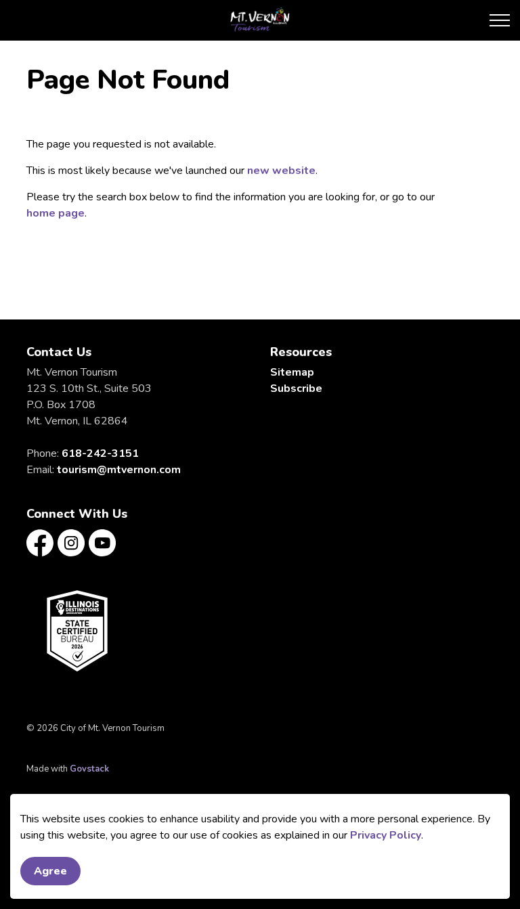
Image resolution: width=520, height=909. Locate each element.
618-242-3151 (100, 453)
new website (281, 170)
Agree (50, 871)
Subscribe (296, 388)
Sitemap (292, 372)
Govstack (89, 769)
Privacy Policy (385, 835)
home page (55, 213)
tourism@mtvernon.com (119, 469)
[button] (77, 631)
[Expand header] (499, 20)
